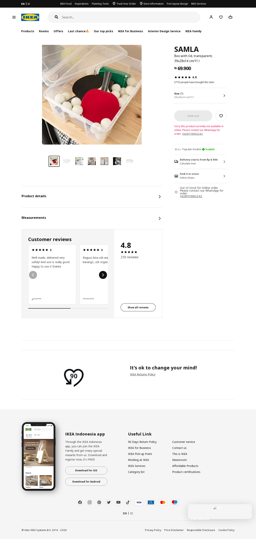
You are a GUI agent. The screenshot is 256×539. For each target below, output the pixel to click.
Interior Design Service (164, 31)
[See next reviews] (103, 275)
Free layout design (177, 3)
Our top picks (103, 31)
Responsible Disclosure (201, 530)
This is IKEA (179, 454)
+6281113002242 (192, 134)
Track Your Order (126, 3)
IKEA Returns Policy (142, 374)
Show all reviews (138, 307)
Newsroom (179, 460)
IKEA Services (198, 3)
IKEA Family (193, 31)
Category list (136, 472)
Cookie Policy (226, 530)
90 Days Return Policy (142, 442)
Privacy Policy (153, 530)
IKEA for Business (130, 31)
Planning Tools (100, 3)
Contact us (179, 448)
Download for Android (86, 481)
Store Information (153, 3)
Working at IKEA (138, 460)
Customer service (183, 442)
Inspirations (82, 3)
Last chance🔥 (78, 31)
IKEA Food (66, 3)
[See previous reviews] (33, 275)
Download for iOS (86, 470)
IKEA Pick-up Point (140, 454)
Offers (58, 31)
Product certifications (186, 472)
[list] (68, 274)
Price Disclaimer (174, 530)
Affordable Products (185, 466)
